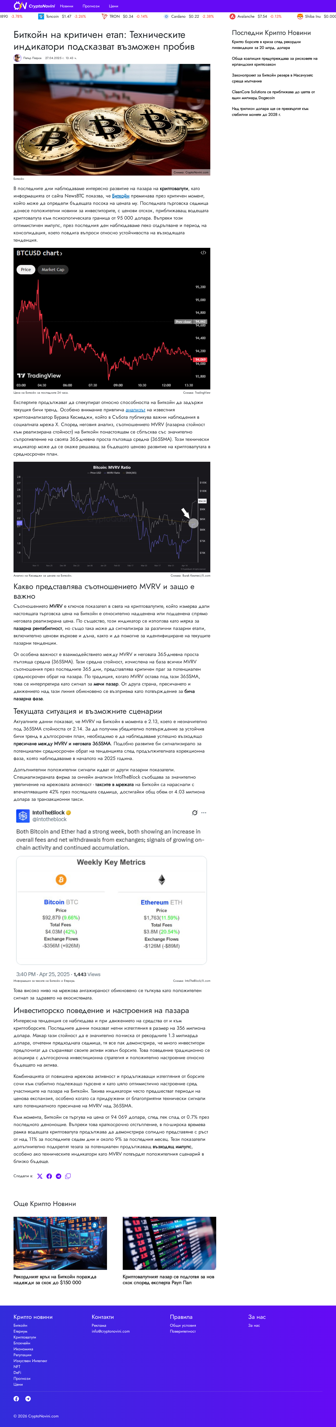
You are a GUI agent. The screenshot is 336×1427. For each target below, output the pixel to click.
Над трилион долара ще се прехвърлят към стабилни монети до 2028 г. (270, 111)
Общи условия (183, 1325)
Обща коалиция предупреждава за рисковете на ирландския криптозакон (275, 61)
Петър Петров (32, 58)
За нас (254, 1325)
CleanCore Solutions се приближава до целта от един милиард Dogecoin (273, 95)
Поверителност (183, 1331)
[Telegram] (58, 1176)
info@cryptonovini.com (111, 1331)
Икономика (23, 1349)
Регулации (22, 1355)
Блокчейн (22, 1343)
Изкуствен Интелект (30, 1361)
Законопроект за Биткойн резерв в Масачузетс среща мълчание (272, 78)
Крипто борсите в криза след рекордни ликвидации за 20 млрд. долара (266, 44)
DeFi (17, 1372)
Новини (66, 6)
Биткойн (120, 195)
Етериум (20, 1331)
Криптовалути (25, 1337)
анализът (135, 409)
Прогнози (91, 6)
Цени (113, 6)
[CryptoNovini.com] (34, 6)
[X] (40, 1176)
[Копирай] (68, 1176)
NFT (17, 1366)
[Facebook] (49, 1176)
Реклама (99, 1325)
